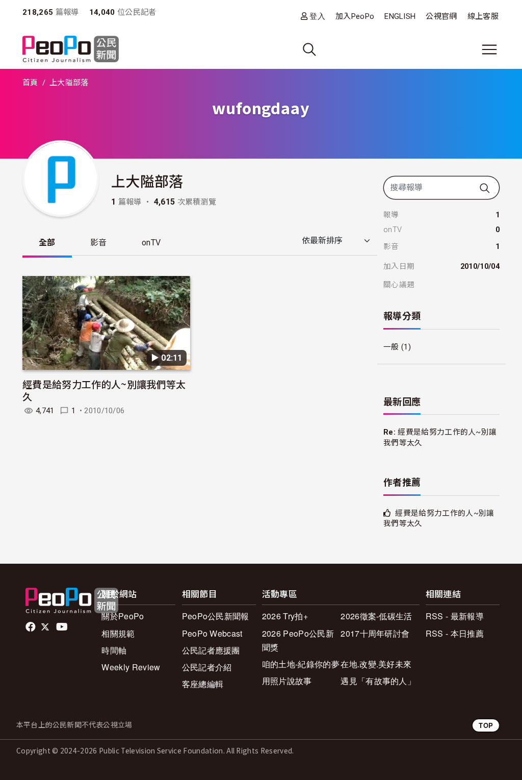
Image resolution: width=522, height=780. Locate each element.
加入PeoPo (354, 16)
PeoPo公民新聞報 (215, 616)
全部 (47, 242)
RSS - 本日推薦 (455, 633)
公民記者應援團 (211, 650)
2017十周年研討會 (375, 633)
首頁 (30, 82)
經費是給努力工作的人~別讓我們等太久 (104, 390)
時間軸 (113, 650)
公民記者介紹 (207, 667)
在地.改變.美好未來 (376, 664)
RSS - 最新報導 (455, 616)
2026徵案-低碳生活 (376, 616)
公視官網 (441, 16)
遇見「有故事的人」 (378, 681)
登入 (317, 16)
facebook (31, 627)
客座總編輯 (203, 684)
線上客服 (483, 16)
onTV (151, 242)
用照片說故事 (287, 681)
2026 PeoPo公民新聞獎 (298, 640)
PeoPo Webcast (212, 633)
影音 (98, 242)
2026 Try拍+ (285, 616)
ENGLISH (399, 16)
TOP (486, 725)
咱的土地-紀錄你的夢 (301, 664)
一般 (391, 346)
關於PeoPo (122, 616)
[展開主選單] (489, 49)
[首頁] (70, 49)
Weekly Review (130, 667)
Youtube (62, 627)
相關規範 (118, 633)
